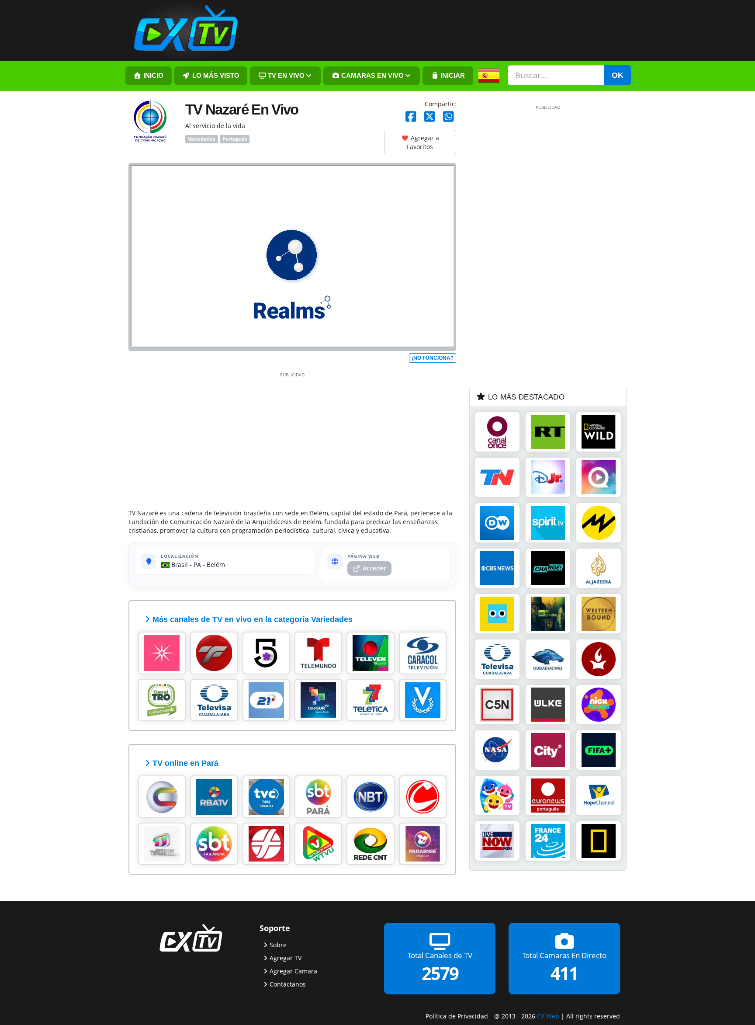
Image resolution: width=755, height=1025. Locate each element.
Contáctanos (288, 984)
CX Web (548, 1016)
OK (617, 75)
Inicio (152, 75)
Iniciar (452, 75)
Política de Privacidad (457, 1016)
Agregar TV (285, 958)
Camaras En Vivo (371, 75)
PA (197, 564)
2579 (440, 973)
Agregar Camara (293, 971)
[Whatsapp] (448, 117)
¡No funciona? (433, 358)
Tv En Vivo (285, 75)
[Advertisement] (292, 439)
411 (564, 973)
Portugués (234, 139)
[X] (429, 117)
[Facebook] (411, 117)
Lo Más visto (214, 75)
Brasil (179, 564)
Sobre (278, 945)
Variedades (201, 139)
